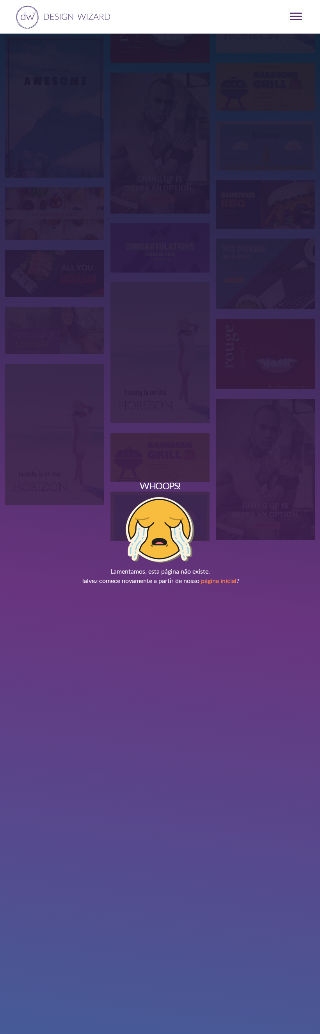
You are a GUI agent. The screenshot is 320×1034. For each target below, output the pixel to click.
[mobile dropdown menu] (295, 16)
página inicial (218, 581)
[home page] (62, 16)
